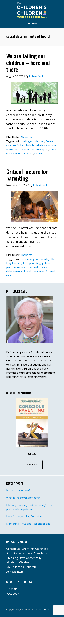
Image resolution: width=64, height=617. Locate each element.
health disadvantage (44, 145)
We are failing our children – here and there (28, 62)
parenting (35, 263)
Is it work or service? (18, 490)
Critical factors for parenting (27, 174)
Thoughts (26, 137)
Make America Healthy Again (31, 149)
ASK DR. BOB (14, 571)
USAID (38, 153)
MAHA (10, 149)
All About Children (18, 562)
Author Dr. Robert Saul (32, 10)
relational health (30, 267)
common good (30, 259)
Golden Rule (24, 145)
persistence (13, 267)
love (25, 263)
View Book (32, 464)
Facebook (12, 593)
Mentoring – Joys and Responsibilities (28, 523)
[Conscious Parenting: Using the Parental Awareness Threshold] (32, 422)
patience (47, 263)
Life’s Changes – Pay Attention (24, 516)
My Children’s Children (21, 567)
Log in (46, 609)
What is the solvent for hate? (23, 497)
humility (45, 259)
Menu (34, 23)
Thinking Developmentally (23, 558)
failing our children (33, 141)
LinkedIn (12, 589)
